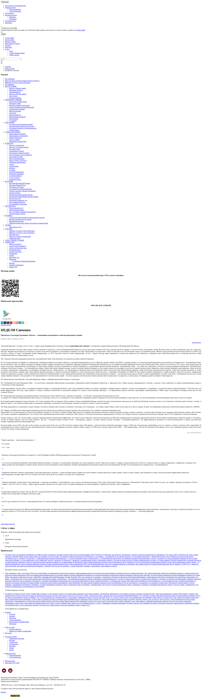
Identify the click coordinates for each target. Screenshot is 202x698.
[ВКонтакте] (2, 322)
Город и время (14, 140)
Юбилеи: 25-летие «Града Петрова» (18, 83)
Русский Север (14, 149)
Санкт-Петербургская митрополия (21, 107)
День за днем (9, 68)
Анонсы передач (15, 629)
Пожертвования (15, 9)
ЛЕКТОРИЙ (9, 122)
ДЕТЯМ (8, 225)
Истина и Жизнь (15, 98)
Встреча (12, 168)
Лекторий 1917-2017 (12, 663)
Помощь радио (10, 7)
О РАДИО (8, 229)
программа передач (8, 524)
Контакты (8, 23)
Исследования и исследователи (20, 155)
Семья (11, 255)
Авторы (8, 45)
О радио (12, 614)
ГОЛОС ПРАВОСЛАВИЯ (14, 240)
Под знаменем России (17, 202)
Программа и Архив (12, 43)
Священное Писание (16, 638)
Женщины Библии (16, 90)
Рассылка (8, 633)
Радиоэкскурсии (15, 179)
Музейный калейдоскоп (17, 141)
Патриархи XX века (16, 187)
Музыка (12, 640)
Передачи (8, 47)
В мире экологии (15, 252)
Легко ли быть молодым (18, 248)
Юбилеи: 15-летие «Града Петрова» (22, 231)
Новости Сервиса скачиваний (20, 236)
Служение (13, 121)
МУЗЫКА (8, 216)
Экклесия (12, 113)
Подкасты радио (11, 15)
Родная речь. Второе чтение (19, 153)
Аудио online (9, 38)
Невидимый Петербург (17, 134)
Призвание (13, 254)
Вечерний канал (15, 250)
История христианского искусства (21, 126)
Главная (8, 67)
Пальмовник (13, 119)
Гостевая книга (10, 21)
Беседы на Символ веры (18, 102)
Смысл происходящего (17, 246)
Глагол (11, 164)
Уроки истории (14, 193)
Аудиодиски (9, 13)
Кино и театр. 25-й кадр (17, 160)
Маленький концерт (16, 221)
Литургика (13, 96)
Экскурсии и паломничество (15, 6)
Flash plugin (81, 30)
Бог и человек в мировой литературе (22, 212)
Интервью (13, 19)
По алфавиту (9, 84)
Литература (13, 642)
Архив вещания (15, 620)
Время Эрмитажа (15, 138)
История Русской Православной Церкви (23, 197)
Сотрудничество (15, 11)
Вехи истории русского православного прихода (22, 81)
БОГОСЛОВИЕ (11, 86)
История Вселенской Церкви (19, 183)
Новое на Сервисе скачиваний (20, 631)
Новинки (12, 17)
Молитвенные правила (17, 117)
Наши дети (13, 267)
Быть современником (17, 159)
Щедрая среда (14, 235)
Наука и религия (15, 244)
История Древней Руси (17, 185)
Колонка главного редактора (19, 105)
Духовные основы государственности (22, 128)
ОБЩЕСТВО (10, 242)
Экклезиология (14, 92)
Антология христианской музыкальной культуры (27, 217)
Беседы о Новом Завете (17, 88)
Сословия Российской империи (20, 189)
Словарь (12, 170)
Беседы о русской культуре (18, 147)
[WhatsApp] (22, 322)
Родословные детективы (18, 204)
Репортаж (12, 259)
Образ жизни (14, 166)
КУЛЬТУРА (9, 143)
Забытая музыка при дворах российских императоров (28, 223)
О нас (7, 49)
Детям (11, 648)
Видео (11, 650)
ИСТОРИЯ (9, 181)
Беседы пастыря (15, 111)
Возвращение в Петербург (18, 136)
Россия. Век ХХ (15, 198)
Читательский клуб (16, 208)
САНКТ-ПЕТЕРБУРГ (13, 132)
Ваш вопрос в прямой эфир (19, 622)
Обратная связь (14, 238)
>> (2, 459)
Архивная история (16, 157)
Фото (11, 51)
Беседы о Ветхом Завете (17, 94)
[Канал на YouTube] (10, 670)
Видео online (9, 40)
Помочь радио (6, 325)
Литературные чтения (17, 214)
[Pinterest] (11, 322)
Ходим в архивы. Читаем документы (22, 191)
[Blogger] (14, 322)
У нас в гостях (14, 178)
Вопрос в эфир (10, 42)
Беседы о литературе (16, 145)
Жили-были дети (15, 227)
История (12, 646)
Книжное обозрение (16, 174)
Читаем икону (14, 130)
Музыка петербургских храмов (20, 219)
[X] (5, 322)
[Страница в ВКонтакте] (4, 670)
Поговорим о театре (16, 151)
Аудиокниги (13, 644)
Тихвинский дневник (17, 109)
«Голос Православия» (17, 53)
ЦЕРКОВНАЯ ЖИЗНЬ (13, 100)
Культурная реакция (16, 172)
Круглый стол (14, 257)
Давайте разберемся (16, 265)
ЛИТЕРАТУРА (10, 206)
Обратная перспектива (17, 162)
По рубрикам (10, 79)
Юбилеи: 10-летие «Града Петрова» (22, 233)
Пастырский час (15, 115)
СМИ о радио (14, 55)
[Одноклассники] (17, 322)
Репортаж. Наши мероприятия (24, 261)
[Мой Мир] (20, 322)
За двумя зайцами (15, 176)
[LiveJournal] (8, 322)
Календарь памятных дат (18, 200)
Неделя (11, 263)
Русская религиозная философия (21, 124)
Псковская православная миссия (21, 195)
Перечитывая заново (16, 210)
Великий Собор (15, 103)
